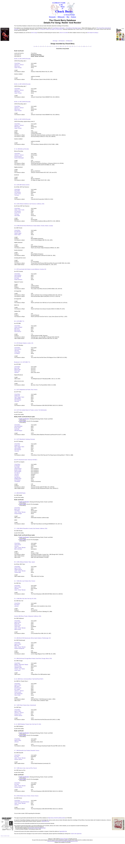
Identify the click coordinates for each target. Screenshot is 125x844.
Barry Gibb (16, 368)
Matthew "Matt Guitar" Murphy (21, 664)
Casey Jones (17, 670)
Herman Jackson (18, 715)
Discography (52, 17)
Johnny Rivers (17, 544)
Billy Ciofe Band (18, 549)
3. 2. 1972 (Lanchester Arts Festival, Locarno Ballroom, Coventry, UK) (30, 269)
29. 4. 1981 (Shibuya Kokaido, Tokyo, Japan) (24, 562)
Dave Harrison (17, 331)
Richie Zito (16, 623)
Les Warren (17, 353)
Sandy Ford (17, 395)
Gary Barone (17, 477)
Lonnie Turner (17, 193)
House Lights (22, 421)
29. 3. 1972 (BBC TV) (19, 321)
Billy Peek (16, 645)
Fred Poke (16, 429)
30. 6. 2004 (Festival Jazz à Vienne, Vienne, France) (26, 795)
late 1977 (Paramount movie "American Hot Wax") (25, 459)
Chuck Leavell (17, 692)
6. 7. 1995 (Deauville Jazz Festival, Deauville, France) (26, 750)
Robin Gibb (17, 371)
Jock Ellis (16, 474)
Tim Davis (16, 195)
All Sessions (62, 40)
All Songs (55, 40)
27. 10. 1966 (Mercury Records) (21, 149)
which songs (34, 32)
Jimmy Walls (17, 352)
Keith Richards (17, 666)
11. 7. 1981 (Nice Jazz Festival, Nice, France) (24, 581)
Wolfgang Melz (17, 478)
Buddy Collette (17, 470)
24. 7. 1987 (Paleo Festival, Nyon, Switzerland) (25, 705)
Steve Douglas (17, 471)
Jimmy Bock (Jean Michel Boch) (21, 801)
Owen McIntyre (17, 275)
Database (73, 17)
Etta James (17, 686)
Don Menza (17, 472)
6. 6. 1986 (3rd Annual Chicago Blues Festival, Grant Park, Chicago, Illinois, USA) (33, 658)
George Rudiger (18, 513)
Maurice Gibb (17, 369)
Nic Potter (16, 278)
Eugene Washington (19, 157)
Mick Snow (16, 328)
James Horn (17, 626)
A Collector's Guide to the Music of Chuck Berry (51, 29)
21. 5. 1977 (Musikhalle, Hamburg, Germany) (24, 439)
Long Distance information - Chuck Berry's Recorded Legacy (66, 28)
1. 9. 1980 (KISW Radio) (19, 493)
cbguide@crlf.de (45, 821)
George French (17, 714)
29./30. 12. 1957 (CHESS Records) (22, 58)
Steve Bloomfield (18, 426)
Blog (68, 17)
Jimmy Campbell (18, 327)
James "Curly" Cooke (19, 209)
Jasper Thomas (18, 67)
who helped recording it (92, 32)
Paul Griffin (17, 467)
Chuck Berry (17, 63)
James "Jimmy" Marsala (19, 512)
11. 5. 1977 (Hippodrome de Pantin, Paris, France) (25, 389)
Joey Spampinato (18, 693)
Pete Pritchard (17, 400)
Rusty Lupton (17, 427)
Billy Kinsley (17, 330)
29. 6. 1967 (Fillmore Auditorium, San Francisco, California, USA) (29, 203)
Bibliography (61, 17)
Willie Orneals (17, 629)
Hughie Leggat (17, 233)
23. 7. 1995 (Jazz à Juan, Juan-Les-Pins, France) (25, 768)
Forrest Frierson (18, 156)
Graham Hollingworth (19, 648)
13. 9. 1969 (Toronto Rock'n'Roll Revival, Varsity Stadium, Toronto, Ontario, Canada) (33, 225)
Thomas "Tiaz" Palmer (19, 668)
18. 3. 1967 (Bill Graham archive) (21, 184)
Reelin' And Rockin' (24, 418)
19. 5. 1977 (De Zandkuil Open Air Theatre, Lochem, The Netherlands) (30, 410)
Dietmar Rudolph (64, 838)
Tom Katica (17, 510)
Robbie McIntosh (18, 279)
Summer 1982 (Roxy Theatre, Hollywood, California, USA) (27, 616)
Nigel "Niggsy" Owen (19, 397)
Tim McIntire (17, 481)
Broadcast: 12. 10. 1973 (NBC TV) (22, 362)
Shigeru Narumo (18, 569)
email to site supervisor (76, 833)
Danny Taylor (17, 234)
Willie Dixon (17, 66)
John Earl (16, 350)
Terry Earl (16, 401)
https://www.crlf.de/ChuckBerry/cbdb (56, 817)
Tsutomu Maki (17, 572)
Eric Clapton (17, 689)
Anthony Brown (17, 468)
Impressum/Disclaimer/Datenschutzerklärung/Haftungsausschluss (62, 841)
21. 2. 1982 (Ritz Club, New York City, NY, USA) (25, 598)
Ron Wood (16, 604)
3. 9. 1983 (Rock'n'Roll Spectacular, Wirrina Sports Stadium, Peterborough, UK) (32, 638)
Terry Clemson (17, 349)
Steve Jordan (17, 695)
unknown (16, 372)
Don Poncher (17, 480)
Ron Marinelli (17, 231)
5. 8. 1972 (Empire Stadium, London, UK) (23, 343)
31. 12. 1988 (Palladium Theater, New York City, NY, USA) (27, 724)
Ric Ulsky (16, 756)
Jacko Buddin (17, 398)
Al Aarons (16, 475)
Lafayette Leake (18, 667)
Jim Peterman (17, 192)
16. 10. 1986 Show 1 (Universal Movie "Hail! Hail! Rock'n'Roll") (28, 679)
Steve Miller (17, 190)
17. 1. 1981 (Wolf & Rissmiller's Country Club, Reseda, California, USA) (30, 528)
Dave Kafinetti (17, 276)
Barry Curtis (17, 509)
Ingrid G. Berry (17, 568)
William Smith (17, 625)
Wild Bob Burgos (18, 430)
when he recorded (64, 32)
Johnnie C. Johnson (19, 64)
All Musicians (69, 40)
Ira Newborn (17, 465)
